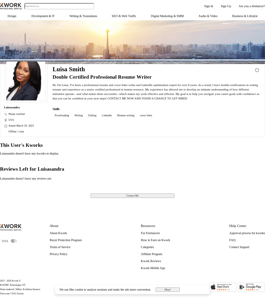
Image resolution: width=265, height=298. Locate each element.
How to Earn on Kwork (155, 240)
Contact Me (132, 195)
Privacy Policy (59, 254)
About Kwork (58, 233)
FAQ (232, 240)
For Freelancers (150, 233)
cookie (79, 289)
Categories (147, 247)
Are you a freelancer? (252, 6)
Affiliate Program (151, 254)
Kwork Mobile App (153, 268)
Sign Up (226, 6)
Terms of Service (60, 247)
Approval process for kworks (247, 233)
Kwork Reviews (151, 261)
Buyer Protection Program (66, 240)
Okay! (168, 289)
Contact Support (239, 247)
